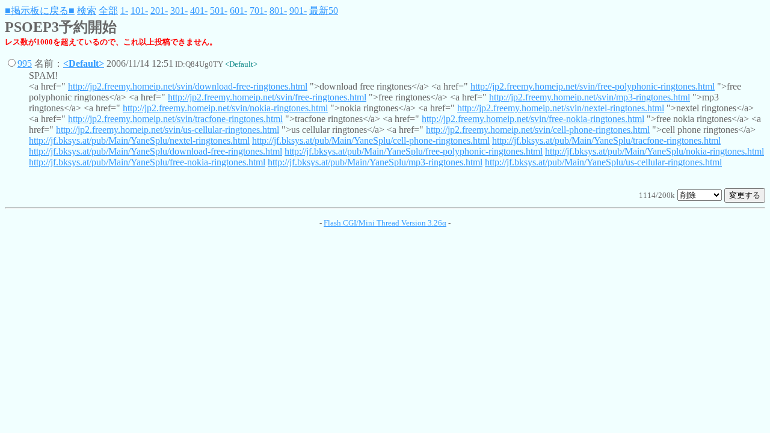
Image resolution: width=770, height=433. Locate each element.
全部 (108, 10)
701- (258, 10)
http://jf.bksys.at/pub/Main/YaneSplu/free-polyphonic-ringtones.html (414, 151)
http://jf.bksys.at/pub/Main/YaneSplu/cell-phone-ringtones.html (371, 140)
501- (218, 10)
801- (278, 10)
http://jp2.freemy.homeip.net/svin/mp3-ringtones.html (589, 97)
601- (238, 10)
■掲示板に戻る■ (40, 10)
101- (139, 10)
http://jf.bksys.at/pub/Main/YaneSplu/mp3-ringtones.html (375, 162)
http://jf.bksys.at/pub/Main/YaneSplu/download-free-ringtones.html (155, 151)
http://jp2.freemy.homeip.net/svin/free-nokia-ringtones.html (533, 119)
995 (24, 63)
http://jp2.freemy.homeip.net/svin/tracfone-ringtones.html (175, 119)
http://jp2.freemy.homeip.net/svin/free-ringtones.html (267, 97)
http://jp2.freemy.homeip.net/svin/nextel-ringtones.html (560, 108)
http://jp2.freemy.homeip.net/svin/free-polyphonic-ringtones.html (592, 86)
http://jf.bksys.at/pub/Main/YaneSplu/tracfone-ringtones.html (606, 140)
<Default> (83, 63)
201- (159, 10)
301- (179, 10)
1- (124, 10)
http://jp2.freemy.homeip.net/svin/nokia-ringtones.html (225, 108)
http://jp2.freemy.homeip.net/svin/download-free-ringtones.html (187, 86)
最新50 (323, 10)
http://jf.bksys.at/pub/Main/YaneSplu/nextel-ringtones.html (139, 140)
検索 (86, 10)
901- (298, 10)
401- (199, 10)
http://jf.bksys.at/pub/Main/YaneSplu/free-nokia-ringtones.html (147, 162)
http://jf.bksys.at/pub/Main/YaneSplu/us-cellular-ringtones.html (603, 162)
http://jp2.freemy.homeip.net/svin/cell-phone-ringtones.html (538, 129)
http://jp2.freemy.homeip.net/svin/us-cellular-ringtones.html (167, 129)
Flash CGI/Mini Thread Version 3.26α (385, 222)
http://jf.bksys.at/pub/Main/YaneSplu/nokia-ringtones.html (654, 151)
